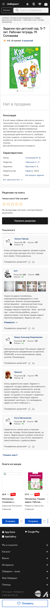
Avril (15, 271)
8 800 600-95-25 (10, 595)
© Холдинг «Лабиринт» (13, 592)
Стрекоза (6, 509)
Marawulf (18, 372)
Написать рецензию (25, 220)
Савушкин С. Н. (32, 162)
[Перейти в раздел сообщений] (27, 4)
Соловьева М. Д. (33, 158)
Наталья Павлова (21, 239)
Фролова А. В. (32, 166)
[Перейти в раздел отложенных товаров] (39, 4)
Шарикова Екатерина (12, 506)
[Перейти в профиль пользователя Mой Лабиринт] (33, 4)
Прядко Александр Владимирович (28, 337)
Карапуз (29, 171)
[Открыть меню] (3, 4)
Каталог (7, 10)
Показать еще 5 (10, 455)
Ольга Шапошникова (22, 418)
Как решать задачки (34, 175)
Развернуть (9, 322)
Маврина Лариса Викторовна (35, 506)
